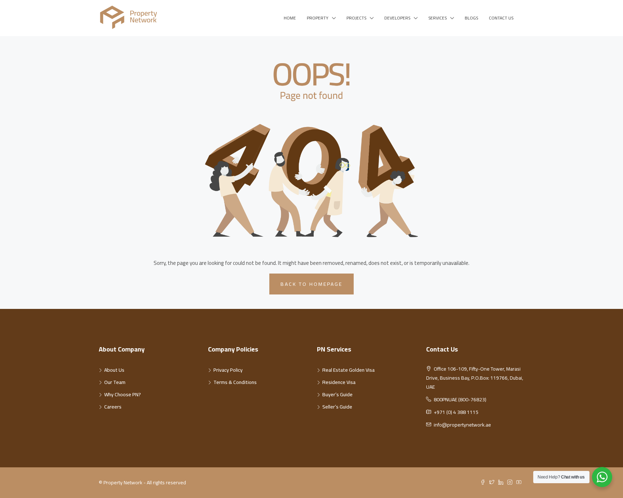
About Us (114, 370)
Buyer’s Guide (337, 394)
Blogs (471, 18)
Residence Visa (338, 382)
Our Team (114, 382)
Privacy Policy (228, 370)
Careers (112, 406)
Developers (397, 18)
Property (317, 18)
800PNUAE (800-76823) (460, 399)
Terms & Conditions (235, 382)
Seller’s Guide (337, 406)
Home (290, 18)
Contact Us (501, 18)
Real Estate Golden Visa (348, 370)
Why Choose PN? (122, 394)
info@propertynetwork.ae (462, 424)
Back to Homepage (311, 284)
